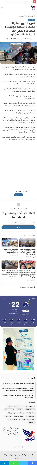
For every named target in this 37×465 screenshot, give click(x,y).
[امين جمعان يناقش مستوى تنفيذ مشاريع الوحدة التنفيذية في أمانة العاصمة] (10, 264)
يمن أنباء (6, 455)
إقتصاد (20, 409)
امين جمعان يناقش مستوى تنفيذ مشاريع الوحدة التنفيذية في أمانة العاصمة (10, 272)
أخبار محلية (22, 16)
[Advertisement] (18, 166)
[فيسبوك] (22, 447)
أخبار (27, 16)
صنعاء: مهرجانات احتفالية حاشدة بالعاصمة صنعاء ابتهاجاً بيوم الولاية (11, 251)
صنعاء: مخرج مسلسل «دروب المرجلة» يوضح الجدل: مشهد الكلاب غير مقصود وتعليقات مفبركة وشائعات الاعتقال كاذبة (27, 274)
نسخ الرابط (19, 194)
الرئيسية (31, 16)
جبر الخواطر (31, 413)
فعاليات (8, 416)
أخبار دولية (23, 406)
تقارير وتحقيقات (9, 409)
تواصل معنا (16, 458)
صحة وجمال (30, 416)
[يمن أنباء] (33, 7)
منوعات (32, 422)
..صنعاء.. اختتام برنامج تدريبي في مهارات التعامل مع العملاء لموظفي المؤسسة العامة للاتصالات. (27, 252)
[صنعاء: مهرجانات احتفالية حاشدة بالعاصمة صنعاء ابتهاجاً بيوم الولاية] (10, 242)
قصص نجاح (31, 419)
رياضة (21, 413)
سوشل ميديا (12, 413)
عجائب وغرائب (18, 416)
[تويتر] (19, 447)
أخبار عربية (12, 406)
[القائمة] (2, 8)
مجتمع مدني (13, 419)
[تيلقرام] (17, 447)
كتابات (22, 419)
